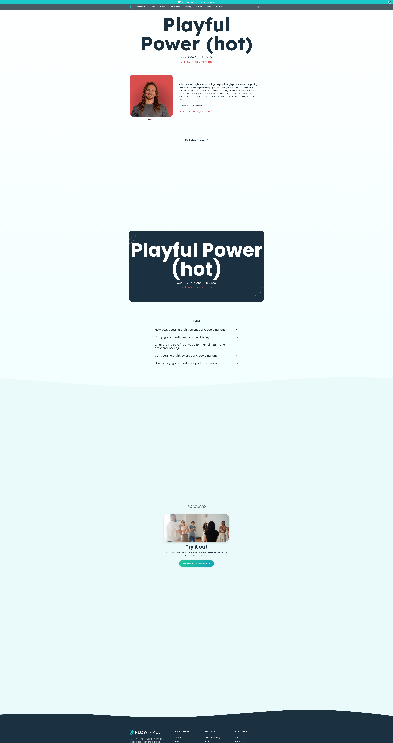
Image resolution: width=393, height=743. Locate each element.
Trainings (188, 7)
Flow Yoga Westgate (196, 61)
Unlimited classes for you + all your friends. (196, 2)
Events (162, 7)
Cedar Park (240, 737)
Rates (209, 7)
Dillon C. (153, 120)
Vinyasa (178, 737)
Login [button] (258, 7)
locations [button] (140, 7)
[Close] (389, 2)
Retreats (199, 7)
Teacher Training (213, 737)
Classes (152, 7)
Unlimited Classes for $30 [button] (196, 563)
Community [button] (174, 7)
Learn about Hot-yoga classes (194, 111)
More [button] (218, 7)
